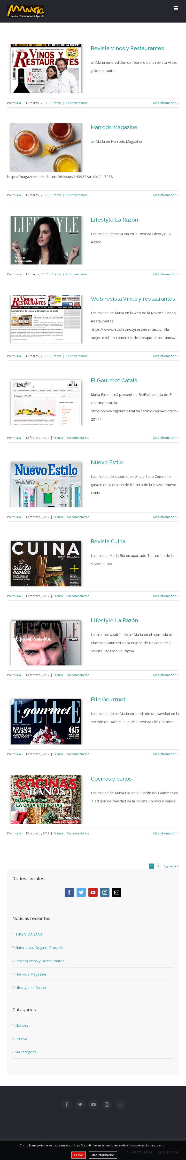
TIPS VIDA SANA (28, 934)
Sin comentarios (76, 103)
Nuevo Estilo (107, 462)
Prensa (56, 103)
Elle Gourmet (108, 699)
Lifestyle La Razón (114, 219)
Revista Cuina (108, 541)
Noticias (22, 1025)
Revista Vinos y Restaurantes (127, 48)
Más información (164, 103)
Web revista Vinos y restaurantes (133, 299)
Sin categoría (26, 1051)
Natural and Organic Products (39, 947)
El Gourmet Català (114, 380)
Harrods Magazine (114, 127)
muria (17, 103)
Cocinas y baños (111, 779)
